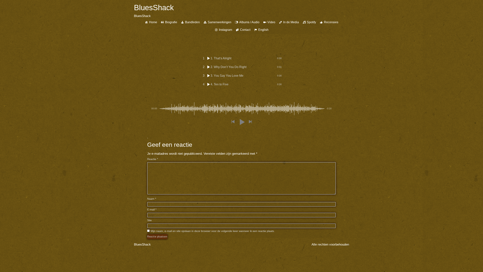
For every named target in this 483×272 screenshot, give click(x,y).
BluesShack (154, 7)
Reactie (152, 159)
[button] (232, 122)
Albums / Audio (249, 22)
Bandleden (192, 22)
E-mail (151, 209)
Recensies (331, 22)
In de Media (291, 22)
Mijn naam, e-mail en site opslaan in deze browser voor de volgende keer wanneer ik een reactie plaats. (213, 231)
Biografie (171, 22)
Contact (245, 29)
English (263, 29)
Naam (151, 198)
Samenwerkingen (219, 22)
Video (271, 22)
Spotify (311, 22)
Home (153, 22)
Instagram (225, 29)
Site (149, 220)
